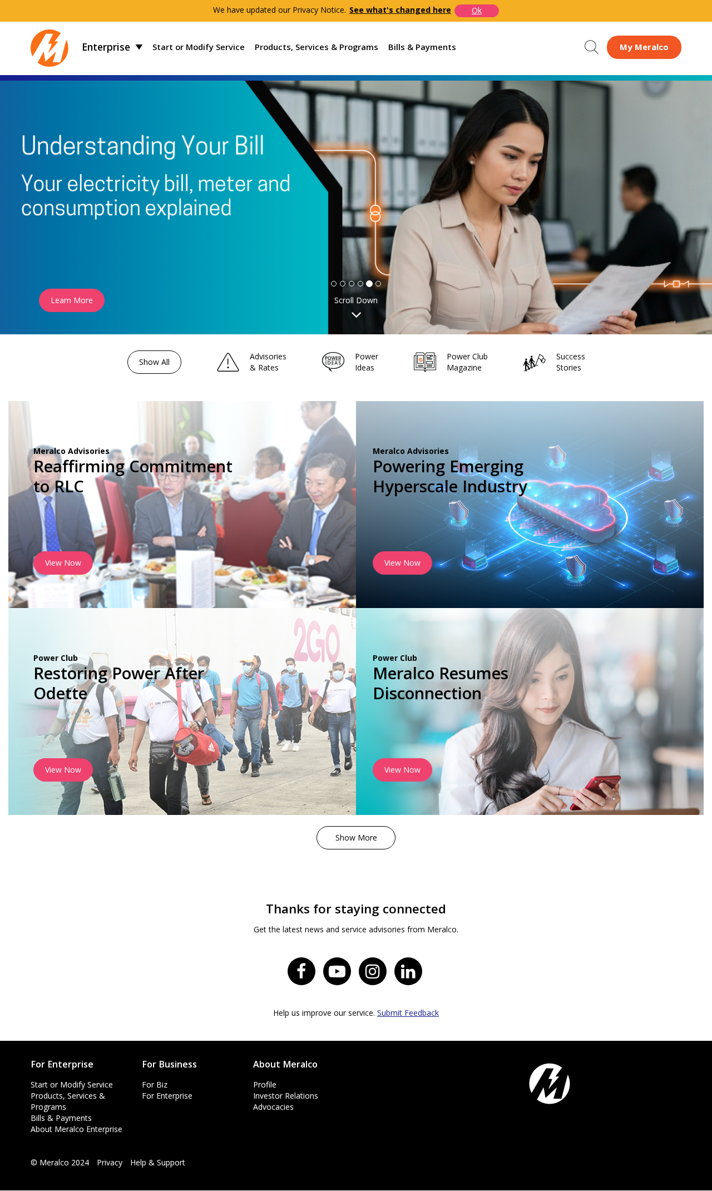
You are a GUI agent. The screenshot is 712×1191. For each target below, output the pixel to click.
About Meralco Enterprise (76, 1129)
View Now (63, 562)
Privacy (109, 1162)
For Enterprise (167, 1095)
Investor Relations (285, 1095)
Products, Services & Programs (316, 46)
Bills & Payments (422, 46)
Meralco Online (644, 47)
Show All (154, 362)
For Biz (154, 1084)
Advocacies (273, 1106)
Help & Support (157, 1162)
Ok (477, 10)
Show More (356, 837)
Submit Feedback (408, 1012)
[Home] (49, 47)
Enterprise (106, 46)
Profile (264, 1084)
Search (592, 47)
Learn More (72, 300)
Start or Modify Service (198, 46)
